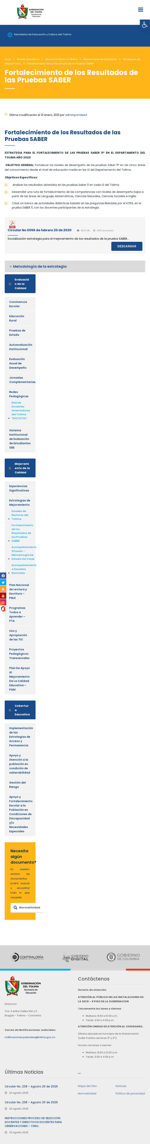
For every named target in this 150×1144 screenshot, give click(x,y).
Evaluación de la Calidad (22, 284)
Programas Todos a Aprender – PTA (17, 614)
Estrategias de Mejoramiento (19, 502)
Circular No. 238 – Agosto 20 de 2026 (31, 1102)
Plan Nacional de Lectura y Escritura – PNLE (19, 591)
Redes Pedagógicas (19, 394)
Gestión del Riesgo (17, 785)
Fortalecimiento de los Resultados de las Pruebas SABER (22, 533)
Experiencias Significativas (19, 488)
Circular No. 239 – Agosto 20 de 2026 (31, 1086)
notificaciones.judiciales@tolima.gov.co (30, 1037)
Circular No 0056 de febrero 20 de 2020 (39, 230)
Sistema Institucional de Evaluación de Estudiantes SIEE (20, 439)
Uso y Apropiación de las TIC (18, 635)
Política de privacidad (130, 1093)
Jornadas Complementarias (22, 380)
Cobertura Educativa (22, 710)
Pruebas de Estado (17, 333)
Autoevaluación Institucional (20, 347)
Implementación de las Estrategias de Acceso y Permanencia (21, 736)
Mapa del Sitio (87, 1086)
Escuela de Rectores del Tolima (20, 515)
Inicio (8, 59)
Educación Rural (16, 318)
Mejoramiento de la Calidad (22, 468)
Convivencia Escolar (18, 304)
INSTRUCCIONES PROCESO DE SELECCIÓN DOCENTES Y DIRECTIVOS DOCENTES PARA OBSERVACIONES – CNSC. (33, 1122)
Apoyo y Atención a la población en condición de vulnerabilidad (19, 764)
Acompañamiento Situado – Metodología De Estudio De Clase (24, 553)
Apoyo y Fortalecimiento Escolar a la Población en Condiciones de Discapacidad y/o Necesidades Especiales (21, 814)
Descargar (126, 246)
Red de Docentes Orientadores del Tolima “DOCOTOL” (21, 410)
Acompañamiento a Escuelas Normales (24, 569)
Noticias (121, 1086)
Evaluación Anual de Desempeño (18, 363)
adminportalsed (76, 115)
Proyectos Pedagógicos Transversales (19, 653)
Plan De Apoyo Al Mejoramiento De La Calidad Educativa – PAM (19, 679)
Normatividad (29, 907)
